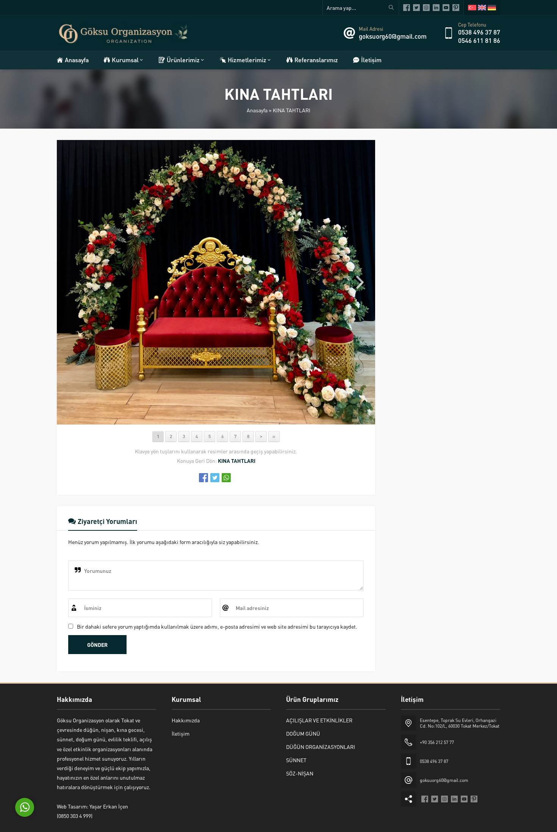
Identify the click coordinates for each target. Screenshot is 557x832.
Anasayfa (257, 110)
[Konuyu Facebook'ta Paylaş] (203, 477)
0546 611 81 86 (479, 40)
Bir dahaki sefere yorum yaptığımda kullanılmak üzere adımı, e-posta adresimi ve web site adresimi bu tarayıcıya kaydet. (217, 626)
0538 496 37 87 (479, 32)
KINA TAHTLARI (291, 110)
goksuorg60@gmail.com (393, 36)
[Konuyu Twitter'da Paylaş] (214, 477)
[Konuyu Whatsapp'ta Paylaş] (226, 477)
